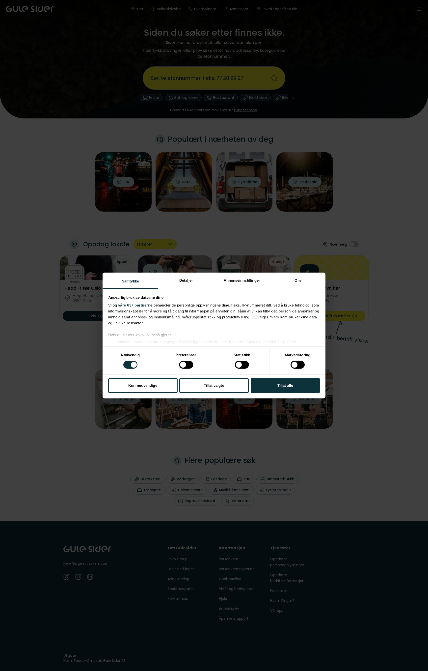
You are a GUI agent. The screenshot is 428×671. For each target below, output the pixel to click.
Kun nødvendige (142, 385)
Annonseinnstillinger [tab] (242, 280)
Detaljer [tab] (186, 280)
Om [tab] (297, 280)
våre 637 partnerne (135, 305)
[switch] (186, 365)
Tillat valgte (214, 385)
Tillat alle (285, 385)
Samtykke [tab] (130, 281)
